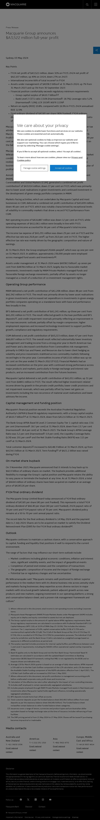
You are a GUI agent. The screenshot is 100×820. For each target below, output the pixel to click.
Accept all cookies (63, 168)
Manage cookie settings (34, 168)
